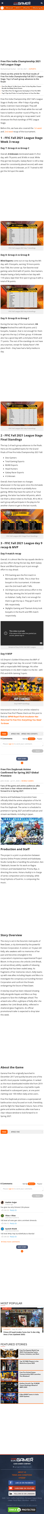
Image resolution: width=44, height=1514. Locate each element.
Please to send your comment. (17, 744)
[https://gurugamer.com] (22, 1459)
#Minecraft (9, 8)
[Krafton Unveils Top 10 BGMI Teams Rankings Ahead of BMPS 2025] (9, 1387)
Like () (6, 1210)
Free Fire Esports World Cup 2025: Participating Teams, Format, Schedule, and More (29, 1352)
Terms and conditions (22, 1475)
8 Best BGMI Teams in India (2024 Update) (29, 1395)
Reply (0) (13, 1210)
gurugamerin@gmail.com (23, 1467)
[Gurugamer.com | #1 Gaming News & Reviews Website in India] (22, 3)
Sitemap (22, 1478)
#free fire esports (29, 734)
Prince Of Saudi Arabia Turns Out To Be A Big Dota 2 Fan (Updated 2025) (22, 1333)
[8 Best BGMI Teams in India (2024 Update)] (9, 1398)
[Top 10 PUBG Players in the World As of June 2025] (9, 1365)
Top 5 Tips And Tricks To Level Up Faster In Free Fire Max (21, 93)
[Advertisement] (22, 34)
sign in (11, 744)
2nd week (8, 131)
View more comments (11, 1242)
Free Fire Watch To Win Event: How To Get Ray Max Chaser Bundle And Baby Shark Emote (21, 87)
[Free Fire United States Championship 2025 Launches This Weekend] (9, 1376)
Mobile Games (27, 781)
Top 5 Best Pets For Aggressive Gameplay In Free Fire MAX (21, 91)
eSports (32, 69)
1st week (38, 128)
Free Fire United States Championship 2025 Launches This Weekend (30, 1374)
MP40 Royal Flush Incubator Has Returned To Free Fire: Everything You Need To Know (21, 720)
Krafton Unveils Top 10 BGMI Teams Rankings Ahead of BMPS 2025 (30, 1385)
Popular (39, 739)
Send (38, 751)
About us (22, 1472)
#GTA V (18, 8)
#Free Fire (26, 8)
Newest (31, 739)
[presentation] (9, 734)
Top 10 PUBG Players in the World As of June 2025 (29, 1362)
